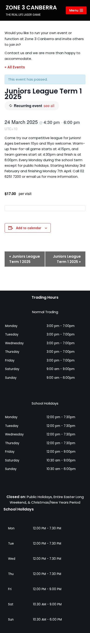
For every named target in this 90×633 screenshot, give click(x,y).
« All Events (15, 67)
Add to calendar (28, 227)
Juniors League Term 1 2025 (24, 259)
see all (49, 105)
